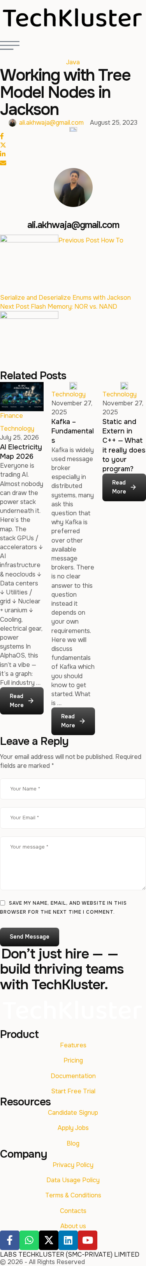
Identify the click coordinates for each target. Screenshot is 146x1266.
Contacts (73, 1211)
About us (73, 1226)
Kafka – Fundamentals (72, 431)
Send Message (29, 936)
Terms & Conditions (73, 1195)
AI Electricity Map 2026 (21, 452)
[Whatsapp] (29, 1240)
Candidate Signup (73, 1113)
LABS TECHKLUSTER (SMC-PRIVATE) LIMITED (69, 1254)
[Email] (3, 163)
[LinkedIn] (2, 154)
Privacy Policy (73, 1165)
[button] (22, 701)
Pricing (73, 1060)
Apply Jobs (73, 1128)
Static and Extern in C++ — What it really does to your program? (123, 445)
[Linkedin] (68, 1240)
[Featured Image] (22, 396)
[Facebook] (2, 136)
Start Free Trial (73, 1091)
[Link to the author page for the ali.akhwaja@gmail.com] (12, 123)
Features (73, 1045)
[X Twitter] (3, 145)
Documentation (73, 1076)
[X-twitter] (48, 1240)
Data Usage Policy (73, 1180)
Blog (73, 1143)
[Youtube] (87, 1240)
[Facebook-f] (9, 1240)
